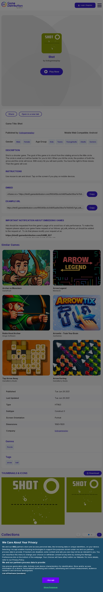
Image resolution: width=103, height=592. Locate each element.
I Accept (50, 580)
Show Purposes (51, 587)
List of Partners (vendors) (14, 573)
